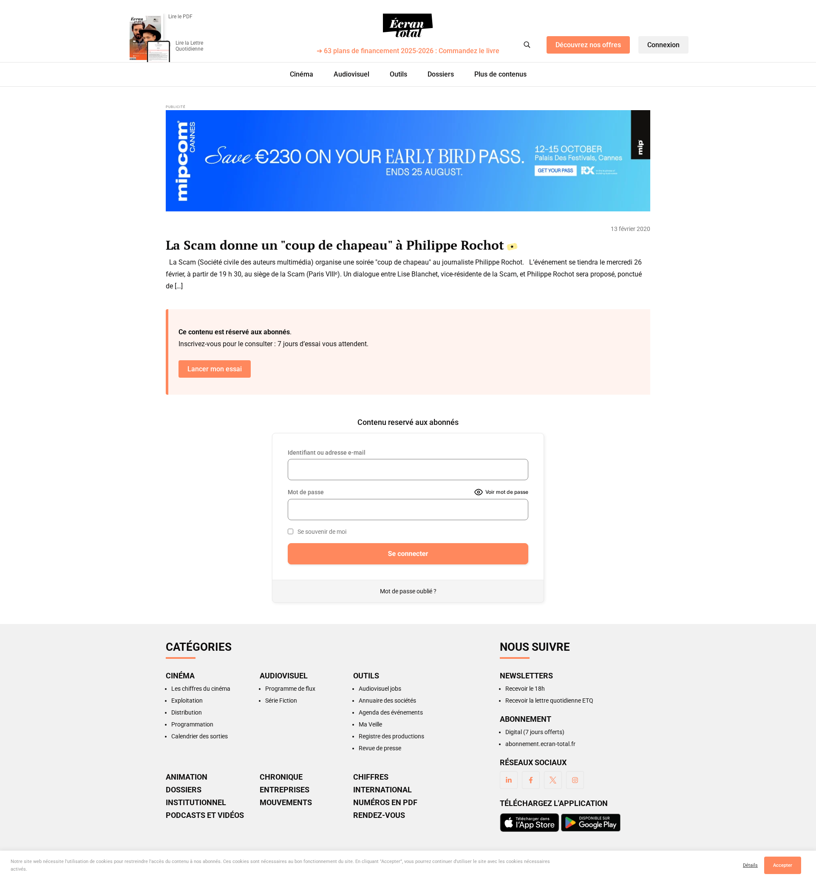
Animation (186, 777)
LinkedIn (509, 780)
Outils (398, 74)
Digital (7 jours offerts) (534, 732)
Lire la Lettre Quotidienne (189, 46)
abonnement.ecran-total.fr (540, 743)
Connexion (663, 45)
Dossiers (441, 74)
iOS (529, 822)
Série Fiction (281, 700)
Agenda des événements (391, 712)
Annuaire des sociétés (387, 700)
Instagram (575, 780)
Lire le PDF (180, 17)
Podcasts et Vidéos (205, 815)
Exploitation (187, 700)
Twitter (553, 780)
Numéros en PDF (385, 802)
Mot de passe (306, 492)
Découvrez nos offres (588, 45)
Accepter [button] (782, 865)
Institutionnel (196, 802)
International (382, 790)
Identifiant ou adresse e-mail (327, 452)
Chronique (281, 777)
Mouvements (286, 802)
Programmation (192, 724)
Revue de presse (380, 748)
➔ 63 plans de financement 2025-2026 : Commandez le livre (408, 51)
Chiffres (370, 777)
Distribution (186, 712)
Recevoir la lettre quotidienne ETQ (549, 700)
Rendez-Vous (379, 815)
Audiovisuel (351, 74)
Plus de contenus (500, 74)
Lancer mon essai (214, 369)
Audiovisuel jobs (380, 688)
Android (590, 822)
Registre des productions (391, 736)
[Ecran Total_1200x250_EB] (408, 160)
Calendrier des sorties (199, 736)
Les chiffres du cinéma (200, 688)
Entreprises (284, 790)
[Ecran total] (408, 25)
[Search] (527, 44)
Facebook (531, 780)
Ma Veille (370, 724)
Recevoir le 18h (525, 688)
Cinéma (301, 74)
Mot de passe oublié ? (408, 591)
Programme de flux (290, 688)
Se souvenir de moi (322, 531)
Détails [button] (750, 865)
